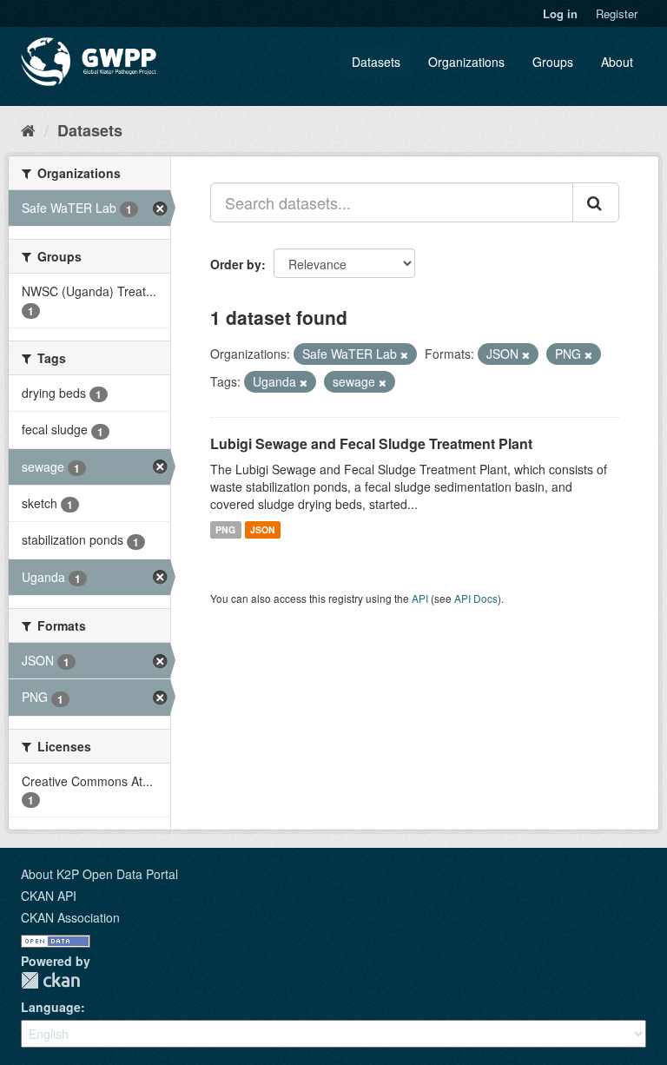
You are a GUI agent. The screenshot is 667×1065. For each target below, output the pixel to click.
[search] (595, 202)
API (420, 598)
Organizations (466, 61)
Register (616, 13)
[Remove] (404, 354)
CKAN (50, 980)
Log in (560, 13)
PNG (225, 529)
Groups (552, 61)
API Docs (476, 598)
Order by (235, 264)
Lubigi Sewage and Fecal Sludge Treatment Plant (371, 443)
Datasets (376, 61)
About (617, 61)
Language (51, 1006)
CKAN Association (70, 917)
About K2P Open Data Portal (99, 874)
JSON (262, 529)
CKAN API (48, 895)
